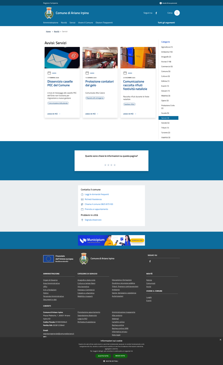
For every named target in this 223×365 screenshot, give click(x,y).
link (132, 351)
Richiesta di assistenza (86, 321)
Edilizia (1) (165, 81)
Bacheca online (118, 325)
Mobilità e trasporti (85, 296)
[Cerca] (177, 13)
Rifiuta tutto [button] (120, 356)
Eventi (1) (165, 86)
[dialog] (111, 351)
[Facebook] (155, 12)
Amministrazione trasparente (123, 312)
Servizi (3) (165, 118)
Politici (46, 293)
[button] (111, 361)
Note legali (116, 334)
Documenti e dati (50, 299)
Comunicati (150, 283)
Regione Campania (50, 3)
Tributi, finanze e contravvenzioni (125, 286)
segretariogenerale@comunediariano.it (58, 333)
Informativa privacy (119, 331)
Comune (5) (165, 71)
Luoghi (149, 297)
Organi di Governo (50, 280)
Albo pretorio (117, 315)
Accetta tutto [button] (103, 356)
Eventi (148, 300)
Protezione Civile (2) (168, 107)
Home (48, 31)
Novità (56, 31)
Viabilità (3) (165, 137)
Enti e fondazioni (49, 289)
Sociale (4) (165, 122)
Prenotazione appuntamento (89, 312)
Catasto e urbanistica (86, 293)
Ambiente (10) (166, 51)
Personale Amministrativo (53, 296)
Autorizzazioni (117, 296)
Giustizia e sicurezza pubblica (123, 283)
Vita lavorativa (83, 286)
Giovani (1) (165, 90)
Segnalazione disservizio (87, 315)
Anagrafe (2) (166, 56)
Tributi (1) (165, 127)
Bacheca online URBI (120, 328)
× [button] (220, 340)
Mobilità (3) (165, 95)
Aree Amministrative (51, 283)
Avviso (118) (166, 61)
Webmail (115, 318)
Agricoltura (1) (167, 47)
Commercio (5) (167, 66)
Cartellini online (118, 321)
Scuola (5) (165, 113)
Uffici (45, 286)
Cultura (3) (165, 76)
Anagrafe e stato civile (86, 280)
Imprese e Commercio (86, 289)
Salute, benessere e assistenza (124, 292)
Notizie (149, 280)
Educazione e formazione (122, 280)
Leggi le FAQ (82, 318)
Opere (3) (165, 100)
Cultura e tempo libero (86, 283)
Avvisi (54, 73)
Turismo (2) (165, 132)
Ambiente (116, 289)
